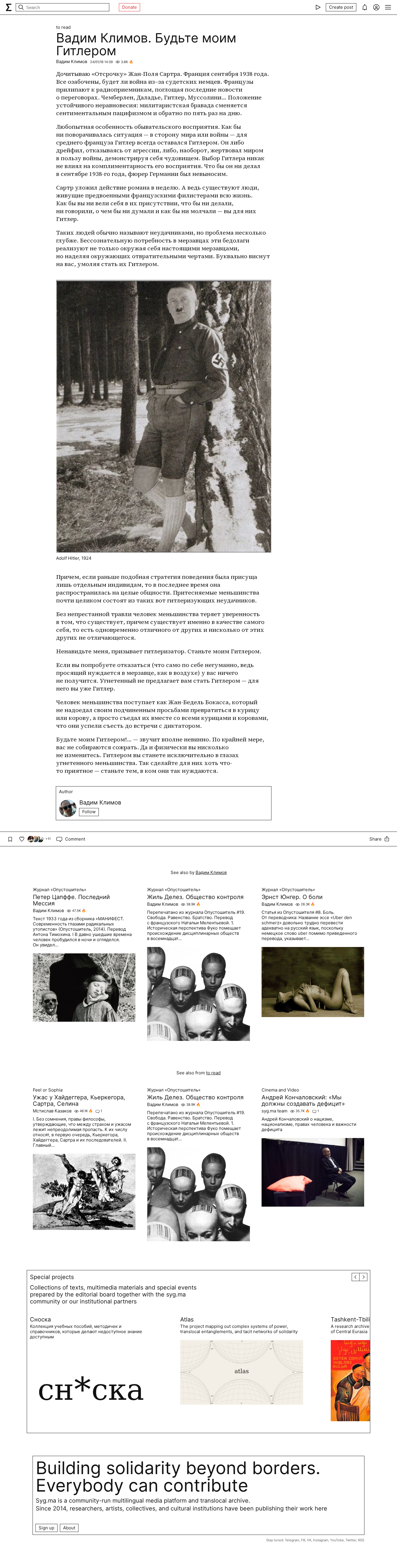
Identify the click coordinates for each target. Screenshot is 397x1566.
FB (303, 1540)
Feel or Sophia (47, 1090)
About (69, 1528)
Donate (129, 7)
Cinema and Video (280, 1090)
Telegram (292, 1540)
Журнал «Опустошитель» (59, 889)
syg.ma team (274, 1111)
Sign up (46, 1528)
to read (63, 27)
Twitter (351, 1540)
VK (309, 1540)
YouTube (337, 1540)
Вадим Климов (71, 61)
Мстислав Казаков (52, 1111)
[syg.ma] (9, 7)
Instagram (320, 1540)
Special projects (52, 1277)
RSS (361, 1540)
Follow (89, 811)
